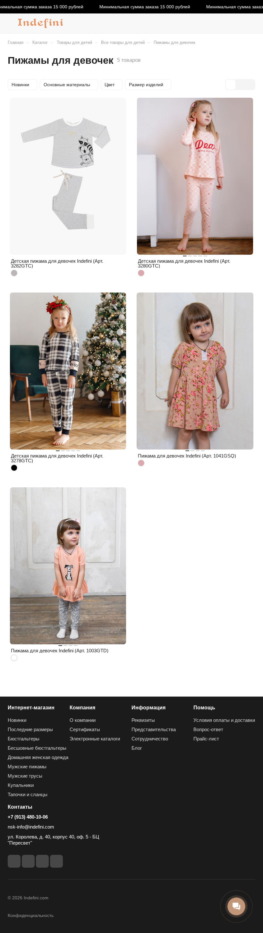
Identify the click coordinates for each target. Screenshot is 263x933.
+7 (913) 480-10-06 (28, 817)
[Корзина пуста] (251, 23)
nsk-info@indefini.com (31, 827)
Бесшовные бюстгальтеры (37, 748)
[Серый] (14, 273)
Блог (137, 748)
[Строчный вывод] (240, 84)
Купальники (21, 785)
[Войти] (234, 23)
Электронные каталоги (95, 738)
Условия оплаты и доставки (224, 720)
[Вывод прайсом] (250, 84)
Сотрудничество (150, 738)
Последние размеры (30, 729)
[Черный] (14, 468)
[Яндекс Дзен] (56, 861)
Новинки (17, 720)
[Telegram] (14, 861)
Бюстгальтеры (23, 738)
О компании (83, 720)
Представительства (154, 729)
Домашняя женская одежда (38, 757)
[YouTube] (28, 861)
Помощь (204, 707)
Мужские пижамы (27, 766)
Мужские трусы (25, 776)
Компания (82, 707)
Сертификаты (85, 729)
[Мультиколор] (14, 658)
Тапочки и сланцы (27, 794)
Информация (148, 707)
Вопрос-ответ (208, 729)
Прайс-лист (206, 738)
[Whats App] (42, 861)
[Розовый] (141, 273)
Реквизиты (143, 720)
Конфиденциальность (31, 915)
